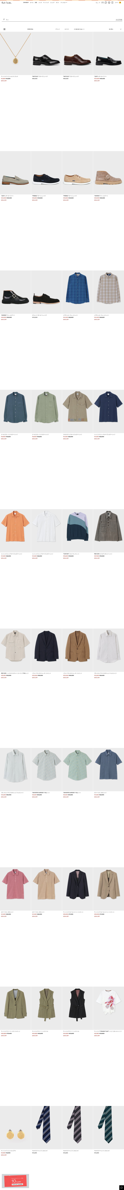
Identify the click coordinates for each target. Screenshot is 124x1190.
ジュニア (52, 2)
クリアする (119, 19)
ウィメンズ (46, 2)
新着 (36, 2)
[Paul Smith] (7, 2)
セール (31, 2)
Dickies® (26, 2)
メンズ (40, 2)
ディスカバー (64, 2)
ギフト (57, 2)
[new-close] (99, 2)
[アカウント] (109, 2)
